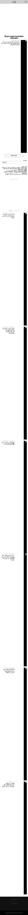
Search (25, 160)
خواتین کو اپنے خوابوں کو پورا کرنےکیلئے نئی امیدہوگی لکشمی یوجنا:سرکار (15, 169)
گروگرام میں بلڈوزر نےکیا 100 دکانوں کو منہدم (16, 170)
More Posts (14, 155)
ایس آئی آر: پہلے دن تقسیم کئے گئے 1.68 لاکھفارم (16, 174)
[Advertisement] (14, 20)
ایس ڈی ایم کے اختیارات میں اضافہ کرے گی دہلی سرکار (14, 167)
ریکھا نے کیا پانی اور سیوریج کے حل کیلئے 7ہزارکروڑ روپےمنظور (15, 172)
